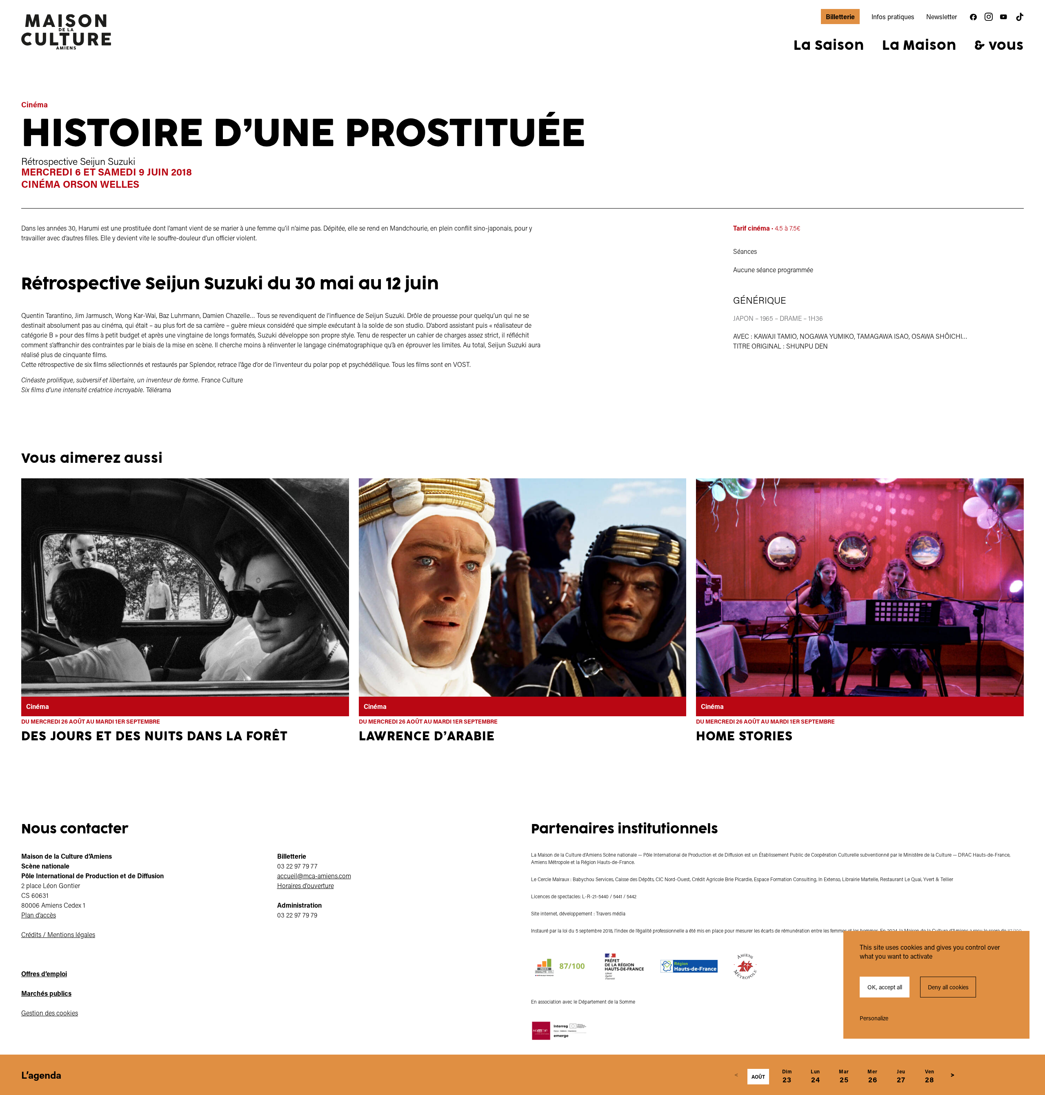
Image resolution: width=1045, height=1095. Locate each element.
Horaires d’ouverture (305, 885)
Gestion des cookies (49, 1012)
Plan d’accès (38, 915)
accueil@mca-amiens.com (314, 875)
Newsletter (941, 16)
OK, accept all (884, 987)
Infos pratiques (893, 16)
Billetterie (840, 16)
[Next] (953, 1075)
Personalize (874, 1018)
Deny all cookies (948, 987)
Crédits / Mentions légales (58, 934)
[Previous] (736, 1075)
